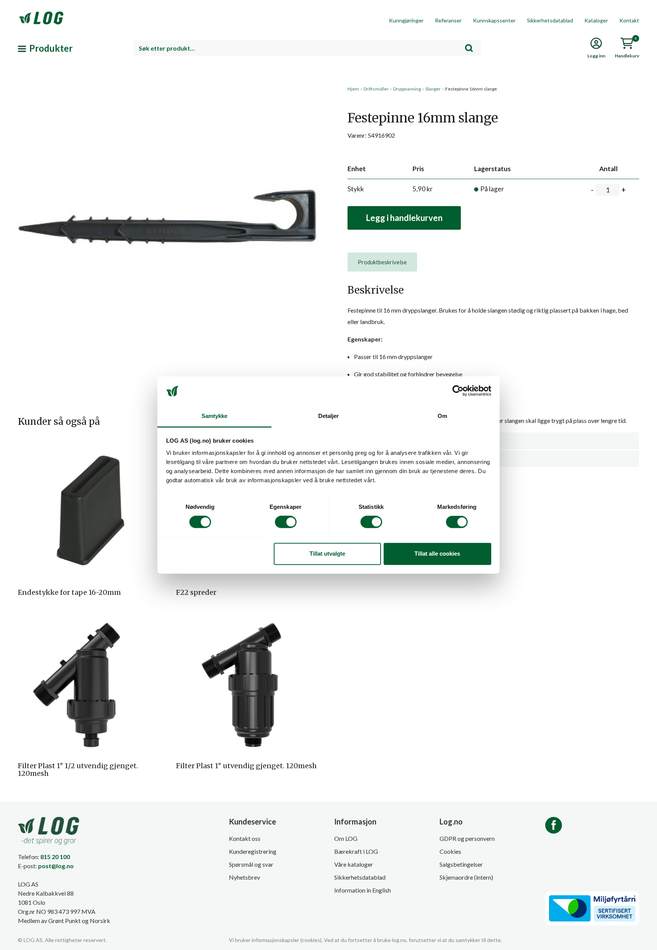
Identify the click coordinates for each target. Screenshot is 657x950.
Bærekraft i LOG (356, 851)
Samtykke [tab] (215, 416)
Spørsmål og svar (251, 864)
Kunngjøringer (406, 20)
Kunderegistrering (252, 851)
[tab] (382, 262)
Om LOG (345, 838)
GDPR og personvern (467, 838)
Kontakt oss (244, 838)
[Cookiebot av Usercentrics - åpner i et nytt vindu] (458, 391)
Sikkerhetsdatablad (550, 20)
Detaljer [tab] (328, 416)
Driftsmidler (376, 89)
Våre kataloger (353, 864)
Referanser (448, 20)
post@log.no (56, 865)
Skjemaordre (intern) (466, 877)
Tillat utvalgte (327, 553)
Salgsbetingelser (461, 864)
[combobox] (307, 48)
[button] (170, 155)
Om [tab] (442, 416)
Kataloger (596, 20)
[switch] (286, 522)
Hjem (353, 89)
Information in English (362, 890)
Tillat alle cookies (437, 553)
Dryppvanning (407, 89)
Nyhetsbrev (244, 877)
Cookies (450, 851)
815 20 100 (55, 856)
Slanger (433, 89)
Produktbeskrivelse (382, 262)
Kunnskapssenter (494, 20)
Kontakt (629, 20)
